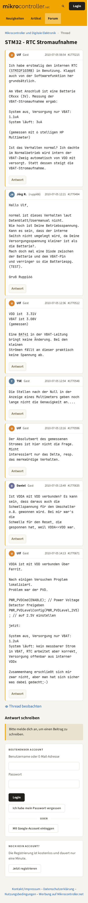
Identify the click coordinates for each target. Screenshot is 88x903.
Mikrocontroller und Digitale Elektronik (30, 33)
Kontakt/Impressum (26, 889)
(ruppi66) (35, 194)
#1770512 (73, 303)
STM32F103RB (21, 70)
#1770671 (73, 553)
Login (77, 6)
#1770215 (73, 55)
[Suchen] (63, 6)
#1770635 (73, 485)
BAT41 (23, 334)
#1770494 (73, 194)
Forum (53, 18)
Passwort (15, 774)
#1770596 (73, 428)
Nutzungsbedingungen (20, 894)
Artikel (36, 18)
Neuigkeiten (15, 18)
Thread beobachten (25, 706)
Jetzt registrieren (25, 868)
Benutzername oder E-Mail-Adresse (34, 756)
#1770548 (73, 381)
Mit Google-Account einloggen (33, 828)
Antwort (17, 179)
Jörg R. (22, 194)
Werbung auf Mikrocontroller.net (61, 894)
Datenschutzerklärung (58, 889)
